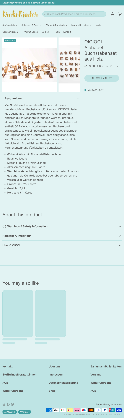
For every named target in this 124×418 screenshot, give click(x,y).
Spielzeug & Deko (30, 25)
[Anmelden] (111, 14)
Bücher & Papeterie (55, 25)
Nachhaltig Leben (80, 25)
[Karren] (119, 14)
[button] (101, 78)
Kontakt (67, 32)
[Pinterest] (12, 404)
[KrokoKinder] (20, 14)
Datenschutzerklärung (63, 382)
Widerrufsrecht (12, 390)
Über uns (54, 366)
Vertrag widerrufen (112, 404)
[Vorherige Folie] (7, 65)
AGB (5, 382)
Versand (95, 374)
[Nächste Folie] (75, 65)
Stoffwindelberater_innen (19, 374)
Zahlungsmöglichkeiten (106, 366)
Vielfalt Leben (31, 32)
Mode (98, 25)
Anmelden (9, 412)
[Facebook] (8, 404)
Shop (52, 390)
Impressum (56, 374)
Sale (57, 32)
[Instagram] (3, 404)
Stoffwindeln (8, 25)
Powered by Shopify (72, 414)
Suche (99, 404)
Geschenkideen (10, 32)
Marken (45, 32)
